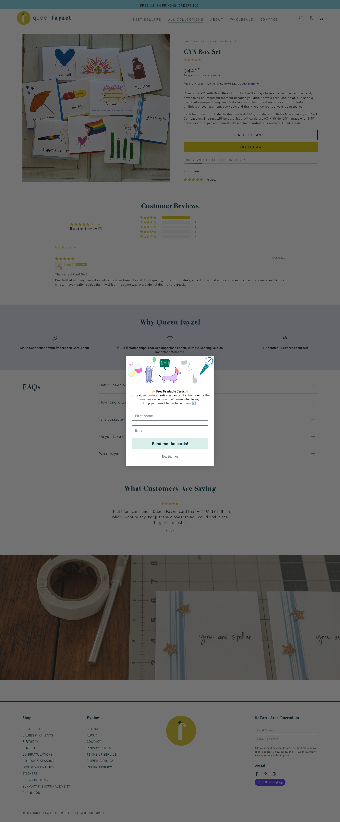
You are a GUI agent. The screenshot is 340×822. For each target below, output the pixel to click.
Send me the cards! (170, 443)
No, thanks (170, 456)
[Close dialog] (209, 360)
